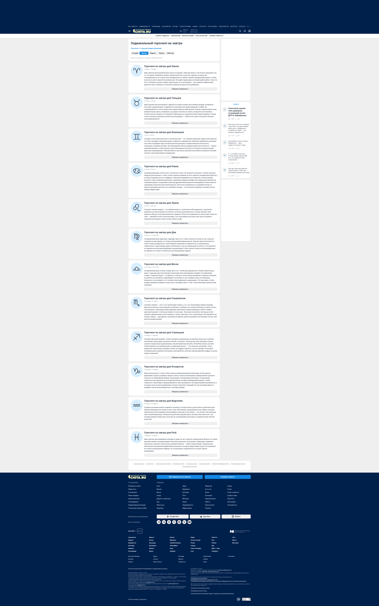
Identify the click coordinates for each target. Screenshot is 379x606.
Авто (158, 486)
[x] (184, 522)
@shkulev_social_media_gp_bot (210, 571)
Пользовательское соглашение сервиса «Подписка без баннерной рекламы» (212, 593)
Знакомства (166, 26)
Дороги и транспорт (164, 499)
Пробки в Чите (204, 464)
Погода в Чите (192, 464)
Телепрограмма (185, 26)
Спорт (229, 489)
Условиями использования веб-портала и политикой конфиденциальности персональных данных (218, 581)
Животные (160, 505)
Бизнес (159, 489)
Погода (175, 26)
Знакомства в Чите (190, 466)
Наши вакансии (133, 499)
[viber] (174, 522)
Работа (207, 502)
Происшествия (210, 499)
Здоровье (160, 508)
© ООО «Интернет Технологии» (137, 599)
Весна (159, 492)
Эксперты (233, 26)
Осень (207, 492)
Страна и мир (232, 495)
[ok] (169, 522)
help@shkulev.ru (141, 585)
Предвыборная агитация (137, 505)
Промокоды (156, 26)
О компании (132, 492)
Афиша (195, 26)
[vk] (164, 522)
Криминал (186, 489)
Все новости (132, 26)
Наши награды (133, 495)
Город (159, 495)
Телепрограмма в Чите (220, 464)
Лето (184, 495)
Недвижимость (144, 26)
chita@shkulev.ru (150, 582)
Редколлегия (224, 26)
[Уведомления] (244, 31)
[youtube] (189, 522)
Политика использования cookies (200, 588)
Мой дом (185, 499)
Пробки (249, 26)
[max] (179, 522)
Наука (184, 502)
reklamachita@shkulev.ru (225, 570)
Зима (184, 486)
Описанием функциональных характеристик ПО (204, 580)
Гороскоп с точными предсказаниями (146, 48)
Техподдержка (133, 502)
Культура (185, 492)
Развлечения (209, 505)
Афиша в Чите (139, 464)
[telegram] (159, 522)
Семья (229, 486)
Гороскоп (202, 26)
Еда (158, 502)
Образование (187, 508)
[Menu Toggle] (129, 31)
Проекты (242, 26)
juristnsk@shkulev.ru (173, 583)
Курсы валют (212, 26)
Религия (208, 508)
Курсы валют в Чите (163, 464)
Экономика (231, 502)
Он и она (208, 489)
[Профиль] (249, 31)
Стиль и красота (233, 492)
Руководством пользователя (199, 578)
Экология (230, 499)
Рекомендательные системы (199, 591)
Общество (208, 486)
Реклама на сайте (134, 486)
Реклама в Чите (178, 464)
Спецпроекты (232, 505)
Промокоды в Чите (238, 464)
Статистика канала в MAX (137, 508)
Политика (208, 495)
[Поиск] (240, 31)
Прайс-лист (132, 489)
